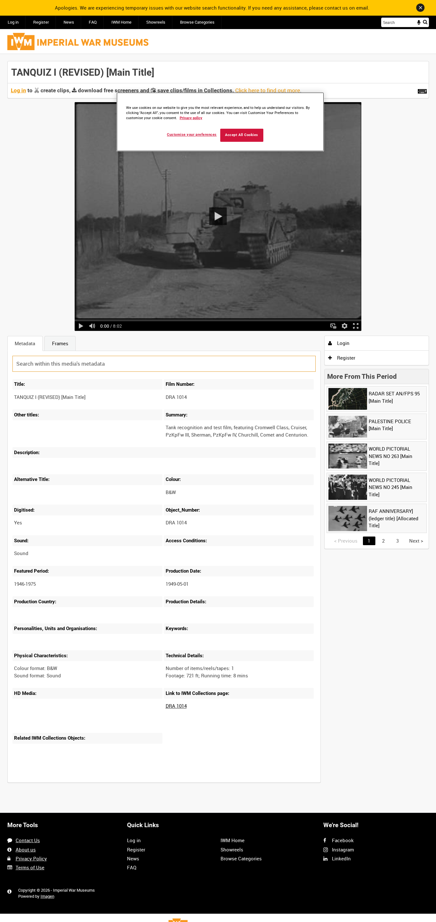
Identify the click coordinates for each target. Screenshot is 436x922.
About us (26, 849)
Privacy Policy (31, 858)
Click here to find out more (267, 90)
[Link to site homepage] (77, 41)
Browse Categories (197, 22)
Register (41, 22)
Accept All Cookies (241, 135)
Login (343, 343)
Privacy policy (191, 118)
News (69, 22)
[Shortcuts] (422, 90)
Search (425, 21)
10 (62, 782)
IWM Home (121, 22)
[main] (218, 425)
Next (416, 540)
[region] (220, 121)
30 (83, 782)
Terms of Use (30, 867)
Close (420, 8)
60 (105, 782)
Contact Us (28, 840)
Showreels (155, 22)
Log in (13, 22)
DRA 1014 (176, 706)
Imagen (47, 896)
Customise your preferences (192, 135)
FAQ (93, 22)
